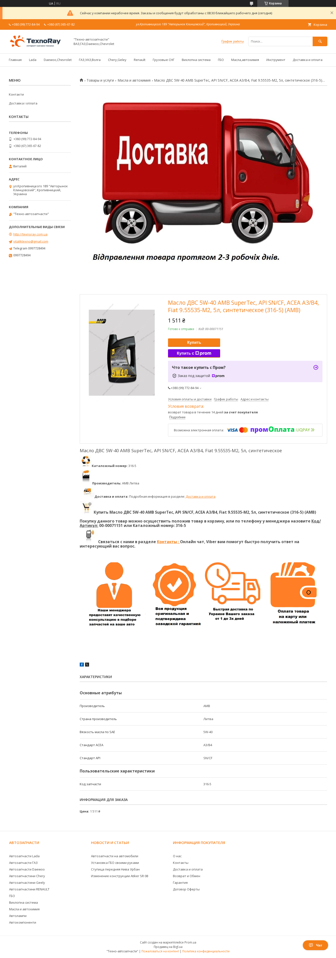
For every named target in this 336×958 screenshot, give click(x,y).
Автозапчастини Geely (27, 882)
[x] (87, 665)
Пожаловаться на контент (160, 951)
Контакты (180, 862)
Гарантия (180, 882)
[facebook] (82, 665)
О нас (177, 856)
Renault (139, 60)
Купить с (185, 353)
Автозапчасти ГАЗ (23, 862)
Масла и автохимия (134, 80)
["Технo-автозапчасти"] (38, 47)
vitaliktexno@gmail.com (30, 241)
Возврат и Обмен (186, 876)
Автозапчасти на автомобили (114, 856)
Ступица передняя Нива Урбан (115, 869)
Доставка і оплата (23, 103)
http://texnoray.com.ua (30, 234)
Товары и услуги (100, 80)
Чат (319, 945)
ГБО (221, 60)
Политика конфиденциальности (205, 951)
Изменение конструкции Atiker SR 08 (119, 876)
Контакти (16, 94)
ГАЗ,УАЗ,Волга (90, 60)
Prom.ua (190, 942)
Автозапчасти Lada (24, 856)
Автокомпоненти (22, 922)
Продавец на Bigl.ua (168, 947)
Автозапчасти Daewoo (27, 869)
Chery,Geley (117, 60)
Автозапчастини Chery (27, 876)
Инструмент (275, 60)
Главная (15, 60)
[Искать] (320, 41)
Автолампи (18, 916)
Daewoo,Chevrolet (58, 60)
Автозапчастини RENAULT (29, 889)
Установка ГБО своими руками (115, 862)
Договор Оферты (186, 889)
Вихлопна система (196, 60)
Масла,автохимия (245, 60)
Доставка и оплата (307, 60)
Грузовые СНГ (163, 60)
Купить (194, 342)
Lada (32, 60)
